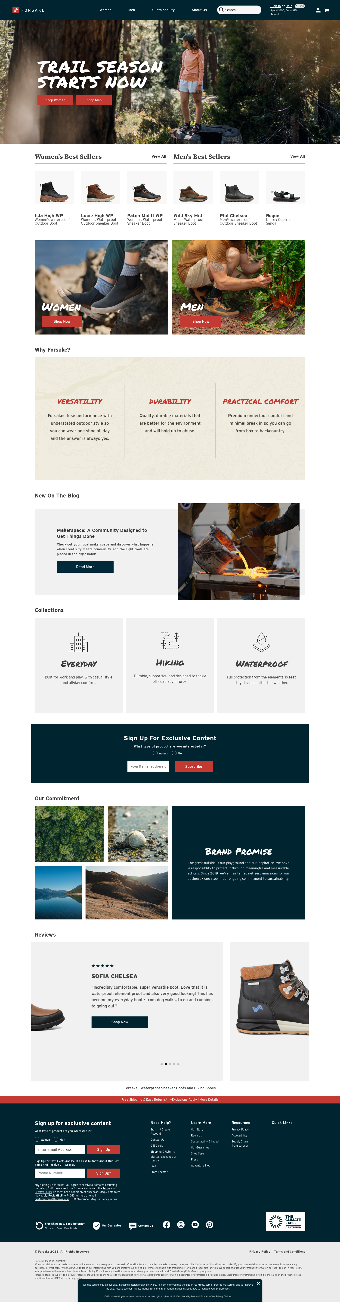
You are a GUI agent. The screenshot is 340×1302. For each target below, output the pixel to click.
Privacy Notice (141, 1288)
